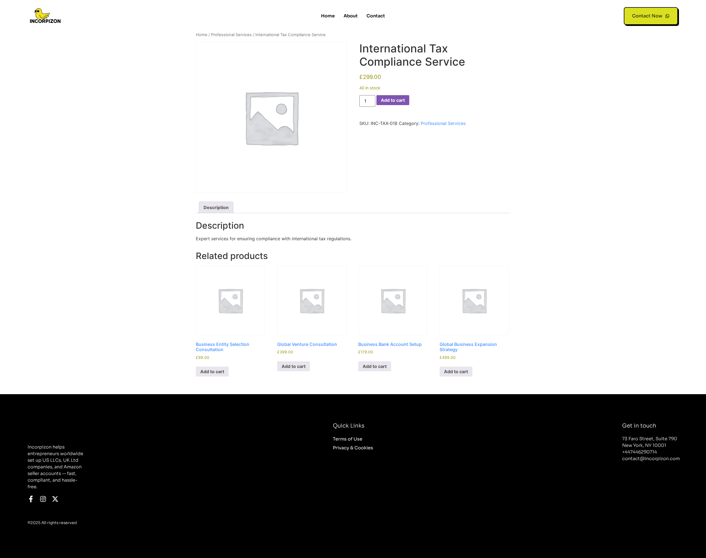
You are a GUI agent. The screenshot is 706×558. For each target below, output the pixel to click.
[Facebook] (31, 499)
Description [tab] (216, 207)
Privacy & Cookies (353, 448)
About (351, 16)
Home (328, 16)
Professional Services (231, 34)
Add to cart (393, 100)
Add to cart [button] (212, 371)
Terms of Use (347, 439)
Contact (376, 16)
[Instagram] (43, 499)
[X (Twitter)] (55, 499)
